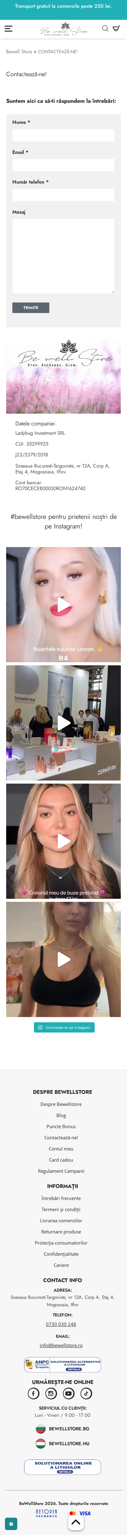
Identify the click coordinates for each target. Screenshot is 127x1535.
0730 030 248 (61, 1324)
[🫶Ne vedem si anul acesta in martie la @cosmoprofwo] (63, 723)
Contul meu (61, 1149)
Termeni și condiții (61, 1209)
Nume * (21, 122)
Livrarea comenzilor (61, 1220)
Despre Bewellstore (61, 1104)
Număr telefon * (30, 181)
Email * (20, 152)
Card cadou (61, 1160)
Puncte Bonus (61, 1126)
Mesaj (18, 211)
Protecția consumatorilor (61, 1243)
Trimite (30, 308)
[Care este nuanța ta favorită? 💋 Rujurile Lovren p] (63, 604)
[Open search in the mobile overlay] (105, 28)
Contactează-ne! (61, 1137)
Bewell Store (19, 51)
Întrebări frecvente (61, 1198)
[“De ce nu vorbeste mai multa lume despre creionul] (63, 841)
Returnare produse (61, 1231)
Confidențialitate (61, 1254)
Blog (61, 1115)
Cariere (61, 1265)
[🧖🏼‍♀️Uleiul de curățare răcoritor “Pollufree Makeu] (63, 959)
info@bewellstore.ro (61, 1345)
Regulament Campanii (61, 1171)
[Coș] (116, 28)
